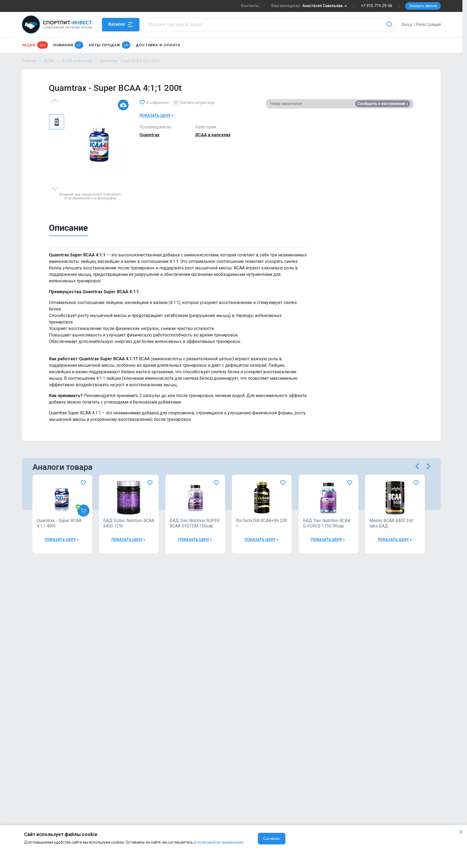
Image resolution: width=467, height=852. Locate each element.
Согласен (271, 838)
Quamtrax (149, 134)
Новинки (67, 45)
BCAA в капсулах (77, 61)
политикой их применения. (220, 842)
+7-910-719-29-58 (376, 6)
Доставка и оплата (158, 45)
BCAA (49, 61)
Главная (29, 61)
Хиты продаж (108, 45)
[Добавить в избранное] (83, 482)
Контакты (250, 6)
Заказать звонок (423, 6)
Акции (34, 45)
